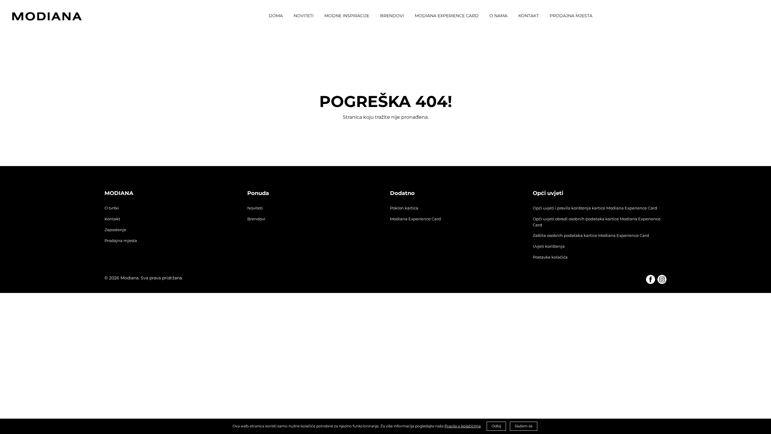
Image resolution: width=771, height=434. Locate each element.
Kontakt (112, 218)
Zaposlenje (115, 229)
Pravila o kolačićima (463, 426)
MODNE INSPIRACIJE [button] (346, 15)
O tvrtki (112, 208)
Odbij (496, 426)
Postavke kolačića (550, 257)
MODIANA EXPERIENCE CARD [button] (447, 15)
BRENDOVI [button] (392, 15)
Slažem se (523, 426)
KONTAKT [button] (528, 15)
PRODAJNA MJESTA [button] (571, 15)
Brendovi (256, 218)
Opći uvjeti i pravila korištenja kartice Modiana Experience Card (595, 208)
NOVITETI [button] (304, 15)
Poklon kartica (404, 208)
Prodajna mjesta (121, 240)
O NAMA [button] (498, 15)
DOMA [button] (276, 15)
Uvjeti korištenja (549, 246)
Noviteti (255, 208)
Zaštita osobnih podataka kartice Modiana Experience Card (591, 235)
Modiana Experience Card (415, 218)
